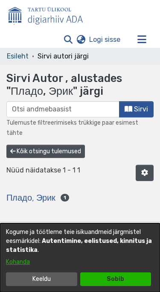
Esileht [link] (18, 56)
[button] (68, 40)
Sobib (115, 279)
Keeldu (41, 279)
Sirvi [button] (140, 109)
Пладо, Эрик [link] (30, 198)
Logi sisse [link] (105, 39)
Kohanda (18, 262)
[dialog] (80, 257)
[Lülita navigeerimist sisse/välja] (142, 40)
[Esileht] (49, 14)
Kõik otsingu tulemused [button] (48, 151)
